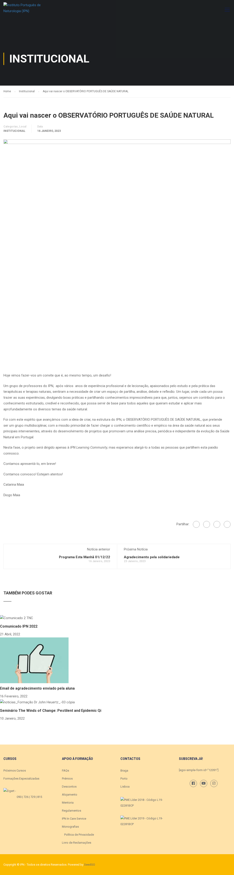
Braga (124, 770)
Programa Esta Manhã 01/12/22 (84, 557)
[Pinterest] (227, 524)
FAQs (65, 770)
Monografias (70, 826)
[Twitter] (216, 524)
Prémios (67, 778)
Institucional (14, 131)
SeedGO (89, 864)
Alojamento (69, 794)
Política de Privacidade (79, 834)
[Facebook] (196, 524)
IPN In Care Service (74, 818)
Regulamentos (71, 810)
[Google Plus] (206, 524)
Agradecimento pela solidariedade (152, 557)
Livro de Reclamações (76, 842)
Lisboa (125, 786)
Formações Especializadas (21, 778)
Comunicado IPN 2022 (18, 626)
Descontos (69, 786)
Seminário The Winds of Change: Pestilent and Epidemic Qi (50, 710)
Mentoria (68, 802)
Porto (124, 778)
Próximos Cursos (14, 770)
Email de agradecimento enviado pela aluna (37, 688)
